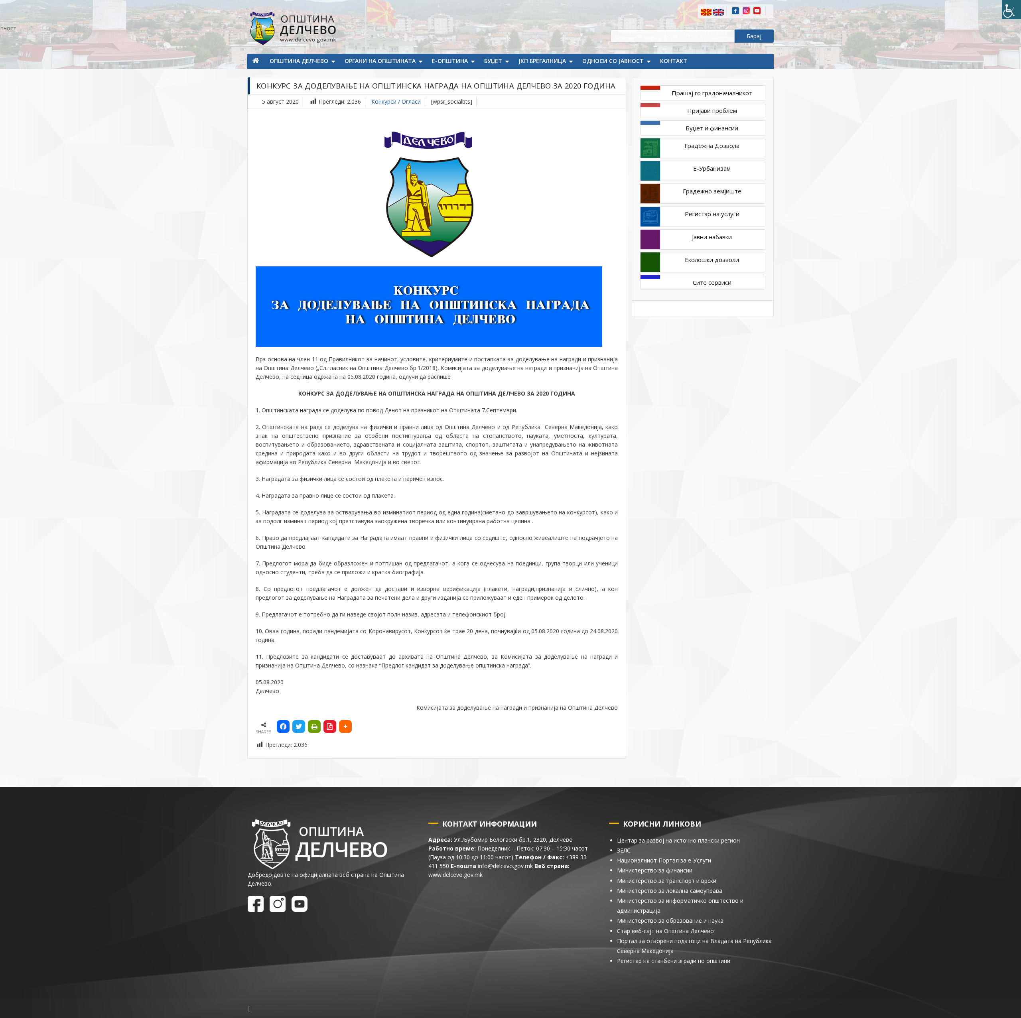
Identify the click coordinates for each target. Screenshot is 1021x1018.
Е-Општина (450, 61)
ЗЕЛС (624, 850)
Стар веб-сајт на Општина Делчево (665, 931)
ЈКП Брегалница (542, 61)
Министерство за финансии (654, 870)
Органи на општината (380, 61)
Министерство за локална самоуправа (669, 890)
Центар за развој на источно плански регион (678, 840)
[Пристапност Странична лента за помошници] (1011, 9)
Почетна (256, 61)
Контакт (673, 61)
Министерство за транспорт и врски (666, 880)
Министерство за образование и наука (670, 920)
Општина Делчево (299, 61)
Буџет (493, 61)
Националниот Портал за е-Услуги (664, 860)
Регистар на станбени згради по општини (673, 961)
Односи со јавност (613, 61)
